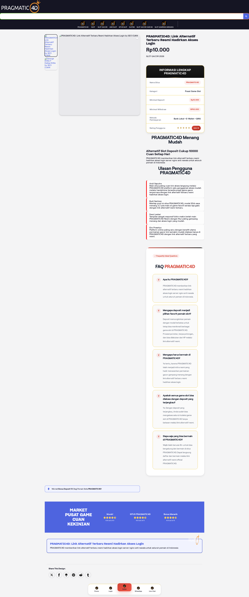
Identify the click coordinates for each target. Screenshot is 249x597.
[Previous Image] (61, 75)
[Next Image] (138, 75)
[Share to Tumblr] (88, 575)
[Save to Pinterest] (73, 575)
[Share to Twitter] (52, 575)
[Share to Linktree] (66, 575)
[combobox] (121, 16)
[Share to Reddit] (81, 575)
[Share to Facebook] (59, 575)
